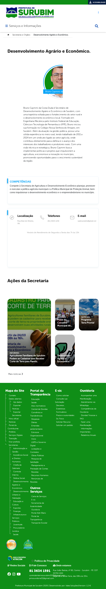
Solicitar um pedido (64, 425)
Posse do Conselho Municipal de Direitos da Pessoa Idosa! (64, 322)
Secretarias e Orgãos (21, 35)
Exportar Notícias (16, 407)
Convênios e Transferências (36, 414)
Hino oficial (13, 419)
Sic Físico (60, 419)
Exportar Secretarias (16, 413)
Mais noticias (14, 374)
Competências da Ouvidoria (88, 410)
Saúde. (16, 534)
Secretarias (13, 445)
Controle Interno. (16, 473)
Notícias (12, 422)
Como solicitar (62, 395)
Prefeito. (12, 432)
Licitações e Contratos (35, 450)
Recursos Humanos (39, 475)
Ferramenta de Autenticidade (37, 504)
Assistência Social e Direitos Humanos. (20, 458)
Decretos (60, 405)
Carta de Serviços (38, 496)
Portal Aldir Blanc (38, 513)
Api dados (17, 402)
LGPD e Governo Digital (38, 444)
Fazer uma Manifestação (85, 423)
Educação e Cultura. (17, 503)
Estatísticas (60, 409)
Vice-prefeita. (14, 442)
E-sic (33, 500)
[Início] (8, 35)
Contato (12, 395)
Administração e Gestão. (19, 450)
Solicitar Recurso (63, 422)
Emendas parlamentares (36, 427)
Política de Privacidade (46, 560)
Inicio (33, 439)
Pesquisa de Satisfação (36, 460)
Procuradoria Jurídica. (18, 529)
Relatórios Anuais (88, 435)
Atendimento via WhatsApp (87, 403)
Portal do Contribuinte (13, 427)
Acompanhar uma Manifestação (88, 397)
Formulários (61, 412)
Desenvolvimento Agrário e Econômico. (65, 358)
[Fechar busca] (96, 26)
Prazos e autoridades (65, 415)
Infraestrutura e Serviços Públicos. (19, 518)
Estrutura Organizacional (36, 434)
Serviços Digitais (16, 435)
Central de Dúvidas (39, 409)
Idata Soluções (72, 586)
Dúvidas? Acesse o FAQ (88, 417)
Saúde (34, 402)
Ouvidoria (35, 510)
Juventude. (18, 525)
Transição (13, 438)
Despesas (35, 419)
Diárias (34, 422)
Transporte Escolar (39, 523)
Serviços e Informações (25, 26)
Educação (35, 399)
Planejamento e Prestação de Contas (39, 467)
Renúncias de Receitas (36, 480)
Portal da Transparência (36, 518)
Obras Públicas (37, 455)
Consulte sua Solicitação (61, 400)
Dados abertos (15, 399)
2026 (45, 586)
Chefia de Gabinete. (17, 466)
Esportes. (17, 508)
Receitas (35, 472)
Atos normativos (38, 406)
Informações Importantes (86, 430)
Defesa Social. (19, 478)
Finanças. (17, 511)
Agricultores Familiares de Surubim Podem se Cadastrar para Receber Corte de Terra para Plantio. (27, 358)
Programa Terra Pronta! (87, 321)
